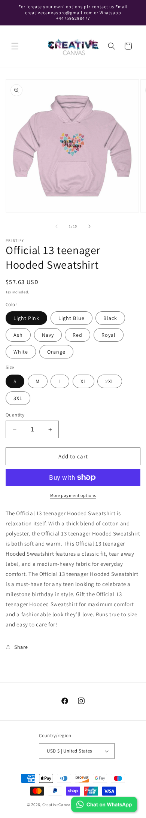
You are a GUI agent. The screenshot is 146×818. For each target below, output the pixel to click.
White (20, 351)
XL (83, 381)
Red (77, 335)
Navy (48, 335)
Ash (18, 335)
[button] (15, 46)
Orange (56, 351)
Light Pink (26, 318)
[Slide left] (56, 226)
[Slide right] (89, 226)
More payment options (73, 495)
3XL (17, 398)
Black (110, 318)
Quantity (15, 415)
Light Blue (71, 318)
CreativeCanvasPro (61, 804)
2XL (109, 381)
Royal (108, 335)
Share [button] (21, 647)
